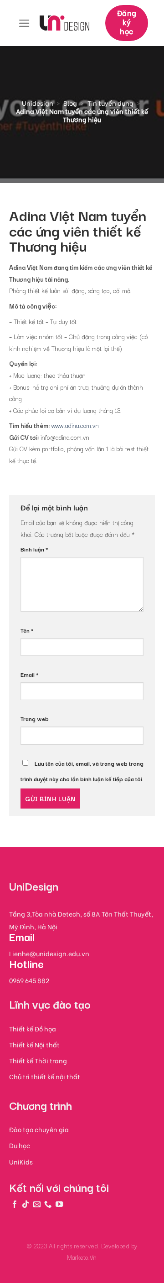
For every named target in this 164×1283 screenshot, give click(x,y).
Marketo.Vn (82, 1257)
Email (29, 674)
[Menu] (24, 23)
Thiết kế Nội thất (34, 1044)
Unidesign (37, 103)
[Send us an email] (37, 1203)
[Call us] (47, 1203)
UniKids (21, 1161)
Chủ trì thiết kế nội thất (44, 1076)
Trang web (34, 718)
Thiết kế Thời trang (38, 1060)
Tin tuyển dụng (110, 103)
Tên (27, 630)
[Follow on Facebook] (14, 1203)
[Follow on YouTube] (59, 1203)
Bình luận (34, 549)
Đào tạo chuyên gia (39, 1129)
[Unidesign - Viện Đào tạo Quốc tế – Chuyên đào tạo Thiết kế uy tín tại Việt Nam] (64, 22)
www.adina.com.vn (75, 425)
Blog (70, 103)
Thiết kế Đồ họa (32, 1028)
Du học (19, 1145)
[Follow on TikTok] (25, 1203)
